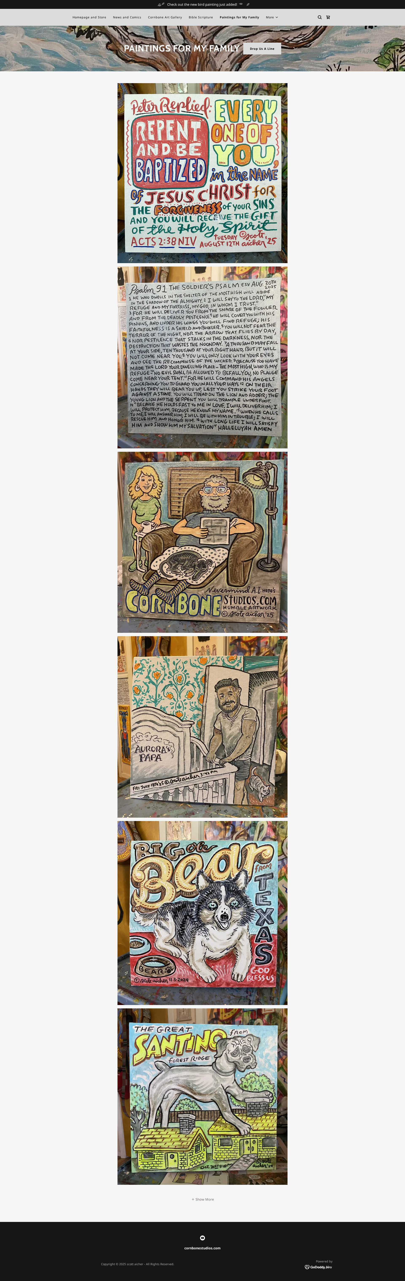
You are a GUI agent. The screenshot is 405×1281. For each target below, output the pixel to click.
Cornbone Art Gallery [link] (165, 17)
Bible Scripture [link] (201, 17)
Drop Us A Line (262, 49)
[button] (272, 17)
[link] (328, 17)
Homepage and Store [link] (89, 17)
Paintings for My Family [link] (239, 17)
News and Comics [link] (127, 17)
